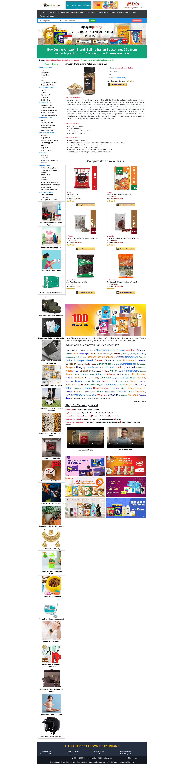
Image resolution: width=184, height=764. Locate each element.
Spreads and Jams (108, 419)
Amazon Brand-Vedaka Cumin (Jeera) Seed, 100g (82, 238)
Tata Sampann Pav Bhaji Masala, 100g (119, 194)
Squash (96, 410)
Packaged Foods (77, 12)
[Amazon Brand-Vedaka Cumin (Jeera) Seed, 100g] (85, 222)
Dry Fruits (85, 413)
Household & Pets (91, 12)
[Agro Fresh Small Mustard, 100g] (85, 266)
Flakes (118, 419)
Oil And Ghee (88, 422)
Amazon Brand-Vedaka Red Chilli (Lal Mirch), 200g (123, 238)
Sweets (94, 416)
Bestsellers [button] (137, 21)
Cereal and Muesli (90, 419)
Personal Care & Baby (107, 12)
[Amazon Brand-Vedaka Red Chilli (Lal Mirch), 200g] (126, 222)
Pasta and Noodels (101, 422)
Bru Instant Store (126, 450)
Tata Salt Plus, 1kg (72, 194)
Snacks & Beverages (62, 12)
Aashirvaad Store (85, 450)
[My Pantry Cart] (51, 5)
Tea (75, 410)
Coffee (80, 410)
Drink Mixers (88, 410)
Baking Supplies (114, 422)
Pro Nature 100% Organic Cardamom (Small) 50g (122, 282)
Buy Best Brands (69, 762)
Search (92, 21)
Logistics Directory (127, 762)
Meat (134, 422)
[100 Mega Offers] (105, 320)
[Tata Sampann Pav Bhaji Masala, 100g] (125, 178)
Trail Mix (105, 413)
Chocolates (87, 416)
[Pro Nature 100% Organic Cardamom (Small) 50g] (125, 266)
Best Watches (82, 762)
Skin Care (120, 12)
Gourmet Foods (130, 12)
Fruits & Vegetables (47, 16)
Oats (99, 419)
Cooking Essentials (47, 12)
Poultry (140, 422)
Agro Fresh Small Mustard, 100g (77, 282)
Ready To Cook (126, 422)
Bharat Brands (55, 762)
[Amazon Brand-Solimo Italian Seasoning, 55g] (81, 81)
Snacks (111, 413)
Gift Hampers (103, 416)
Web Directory (112, 762)
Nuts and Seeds (95, 413)
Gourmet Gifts (114, 416)
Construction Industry (97, 762)
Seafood (68, 424)
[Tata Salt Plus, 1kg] (85, 178)
